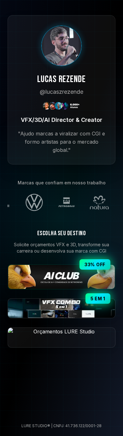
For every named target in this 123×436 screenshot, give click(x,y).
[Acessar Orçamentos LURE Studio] (61, 337)
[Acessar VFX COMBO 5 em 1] (61, 308)
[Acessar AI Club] (61, 277)
